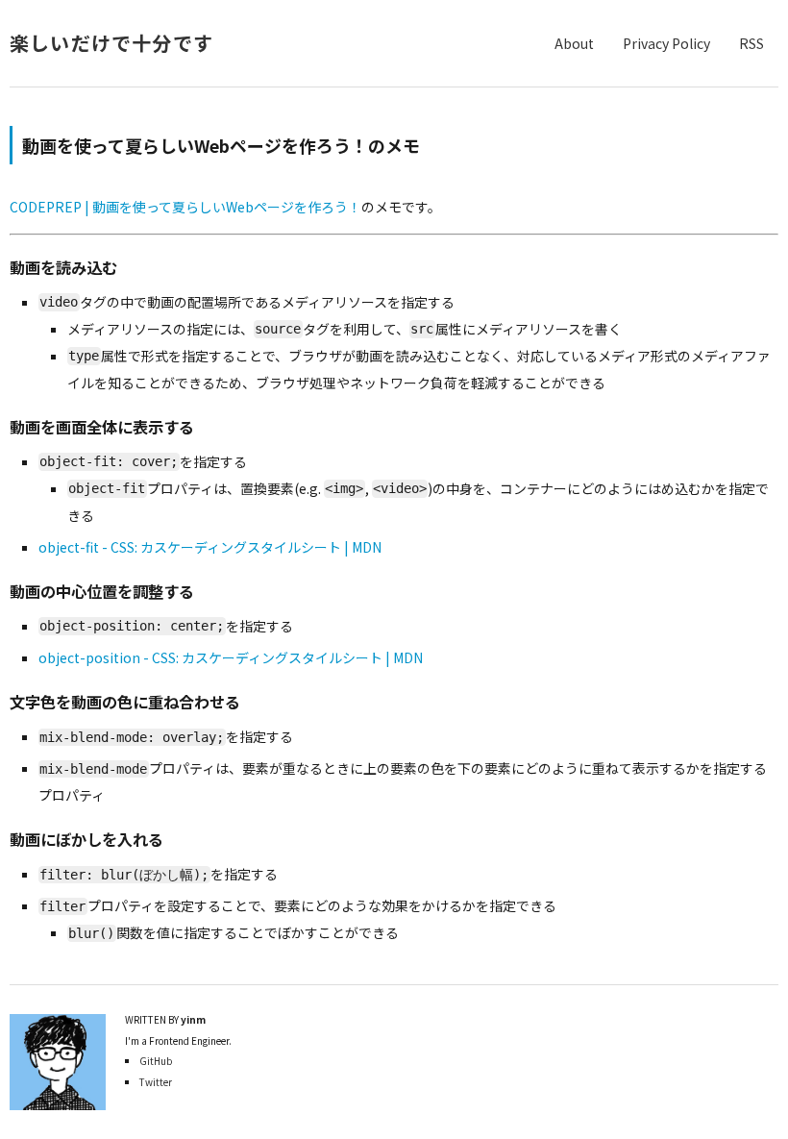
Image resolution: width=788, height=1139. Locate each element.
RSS (751, 43)
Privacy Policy (666, 43)
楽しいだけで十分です (111, 43)
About (574, 43)
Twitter (155, 1082)
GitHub (155, 1060)
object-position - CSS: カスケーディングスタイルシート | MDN (230, 657)
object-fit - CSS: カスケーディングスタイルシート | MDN (210, 547)
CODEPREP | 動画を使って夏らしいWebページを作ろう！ (185, 206)
